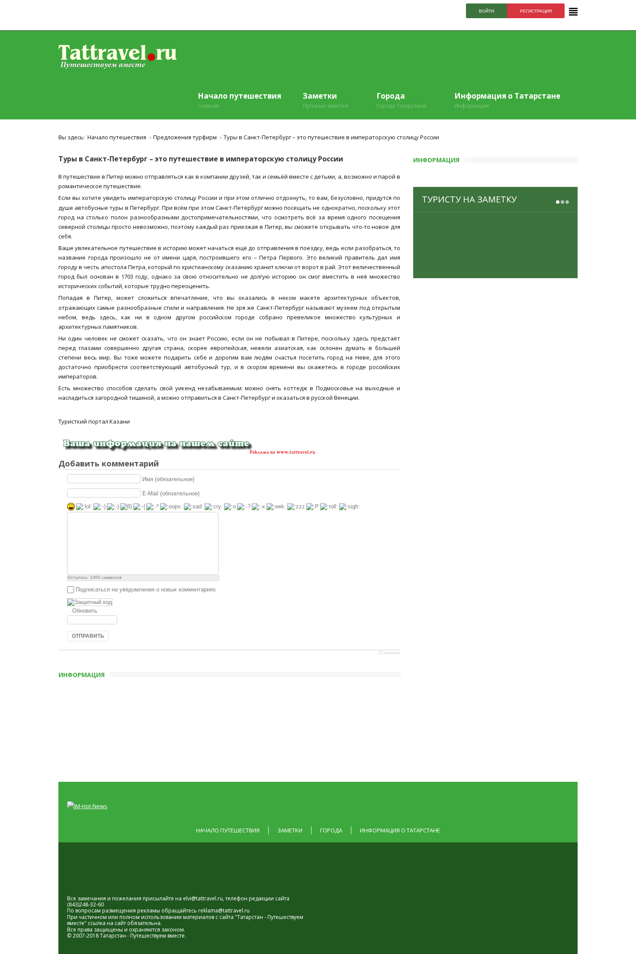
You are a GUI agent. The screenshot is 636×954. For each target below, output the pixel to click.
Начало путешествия (228, 830)
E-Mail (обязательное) (170, 493)
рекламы (148, 910)
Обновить (84, 610)
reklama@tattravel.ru (224, 910)
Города (331, 830)
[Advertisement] (259, 727)
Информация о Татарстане (400, 830)
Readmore (547, 265)
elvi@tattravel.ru (203, 898)
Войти (486, 11)
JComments (389, 653)
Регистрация (536, 11)
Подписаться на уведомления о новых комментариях (146, 589)
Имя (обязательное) (168, 478)
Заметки (289, 830)
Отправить (88, 636)
